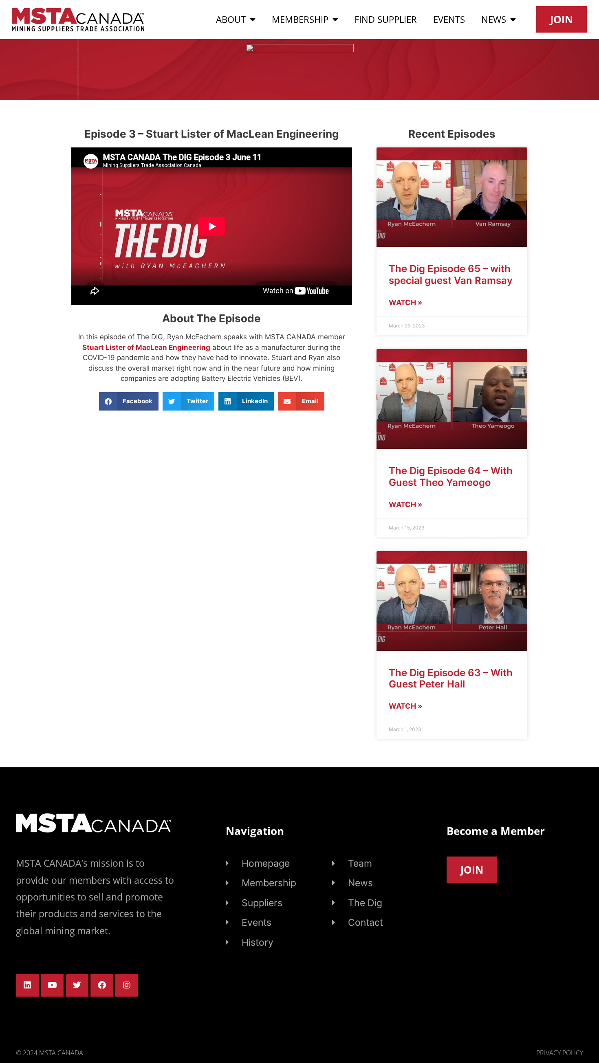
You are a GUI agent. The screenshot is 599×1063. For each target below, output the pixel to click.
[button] (129, 401)
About (231, 19)
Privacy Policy (559, 1052)
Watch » (405, 302)
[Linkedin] (27, 985)
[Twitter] (77, 985)
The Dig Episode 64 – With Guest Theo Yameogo (451, 476)
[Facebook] (101, 985)
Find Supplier (386, 19)
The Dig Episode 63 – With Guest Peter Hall (451, 678)
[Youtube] (52, 985)
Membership (300, 19)
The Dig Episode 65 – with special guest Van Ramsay (451, 274)
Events (449, 19)
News (493, 19)
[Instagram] (126, 985)
